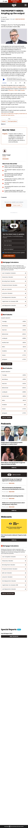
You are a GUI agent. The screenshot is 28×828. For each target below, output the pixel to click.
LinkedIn (22, 90)
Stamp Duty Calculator (7, 277)
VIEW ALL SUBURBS (6, 364)
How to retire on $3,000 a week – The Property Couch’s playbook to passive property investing (12, 619)
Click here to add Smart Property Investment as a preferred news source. (14, 114)
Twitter (16, 90)
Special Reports (10, 630)
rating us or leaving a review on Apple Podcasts (13, 87)
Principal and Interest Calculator (9, 285)
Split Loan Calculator (7, 289)
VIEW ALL (14, 467)
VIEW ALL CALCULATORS (8, 310)
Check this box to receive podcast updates (14, 252)
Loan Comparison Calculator (9, 273)
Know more (5, 159)
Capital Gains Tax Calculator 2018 (10, 301)
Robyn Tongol (5, 19)
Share (2, 21)
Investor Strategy (20, 19)
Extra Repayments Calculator (9, 297)
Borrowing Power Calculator (8, 281)
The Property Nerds (12, 121)
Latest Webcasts (9, 600)
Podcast (4, 121)
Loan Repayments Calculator (9, 305)
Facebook (11, 90)
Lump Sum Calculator (7, 293)
